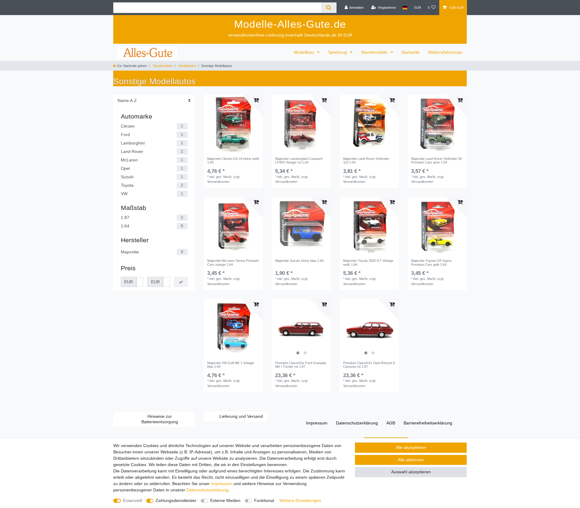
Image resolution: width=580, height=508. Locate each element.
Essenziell (132, 500)
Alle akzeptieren (411, 447)
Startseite (410, 52)
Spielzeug (338, 52)
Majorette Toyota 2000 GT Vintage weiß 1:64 (368, 262)
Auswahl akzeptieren (411, 471)
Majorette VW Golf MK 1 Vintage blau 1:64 (230, 364)
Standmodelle (374, 52)
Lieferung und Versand (241, 416)
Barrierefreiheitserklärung (428, 423)
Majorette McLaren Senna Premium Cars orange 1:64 (233, 262)
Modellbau (304, 52)
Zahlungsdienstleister (176, 500)
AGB (390, 423)
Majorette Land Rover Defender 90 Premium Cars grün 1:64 (436, 160)
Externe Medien (225, 500)
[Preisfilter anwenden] (181, 282)
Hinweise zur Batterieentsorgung (159, 419)
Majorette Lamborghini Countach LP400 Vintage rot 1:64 (299, 160)
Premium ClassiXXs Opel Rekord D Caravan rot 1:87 (369, 364)
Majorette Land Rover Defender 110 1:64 (366, 160)
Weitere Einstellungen (300, 500)
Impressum (316, 423)
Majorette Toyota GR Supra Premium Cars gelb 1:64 (431, 262)
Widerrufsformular (445, 52)
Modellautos (187, 66)
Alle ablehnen (411, 459)
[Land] (405, 7)
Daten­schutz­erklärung (357, 423)
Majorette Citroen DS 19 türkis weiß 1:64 (233, 160)
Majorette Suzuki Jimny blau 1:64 (299, 260)
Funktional (264, 500)
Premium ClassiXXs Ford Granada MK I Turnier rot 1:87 (300, 364)
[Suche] (329, 7)
